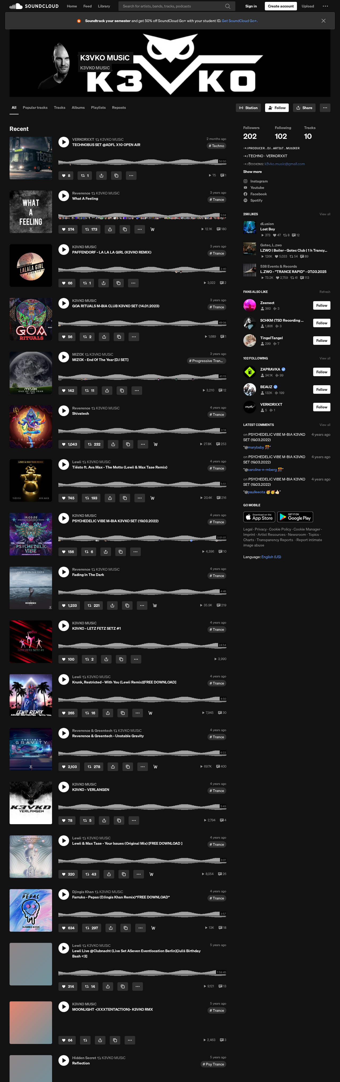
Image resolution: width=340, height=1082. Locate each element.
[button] (325, 6)
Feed (87, 6)
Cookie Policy (280, 529)
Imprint (249, 534)
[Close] (323, 21)
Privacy (261, 529)
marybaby (256, 447)
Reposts (119, 107)
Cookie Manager (307, 529)
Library (104, 6)
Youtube (257, 187)
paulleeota (256, 492)
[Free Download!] (152, 498)
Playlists (98, 107)
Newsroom (297, 534)
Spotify (256, 200)
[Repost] (85, 1040)
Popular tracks (35, 107)
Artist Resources (272, 534)
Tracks (59, 107)
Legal (247, 529)
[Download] (152, 229)
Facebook (258, 194)
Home (72, 6)
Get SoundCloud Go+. (240, 21)
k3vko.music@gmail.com (285, 164)
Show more (252, 171)
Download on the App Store (259, 517)
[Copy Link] (116, 175)
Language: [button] (262, 557)
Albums (78, 107)
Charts (248, 540)
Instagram (259, 181)
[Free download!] (150, 713)
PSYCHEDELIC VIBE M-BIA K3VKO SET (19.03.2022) (274, 437)
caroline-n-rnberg (262, 469)
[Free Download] (153, 928)
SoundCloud (34, 6)
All (14, 107)
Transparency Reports (275, 540)
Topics (313, 534)
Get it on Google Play (295, 517)
